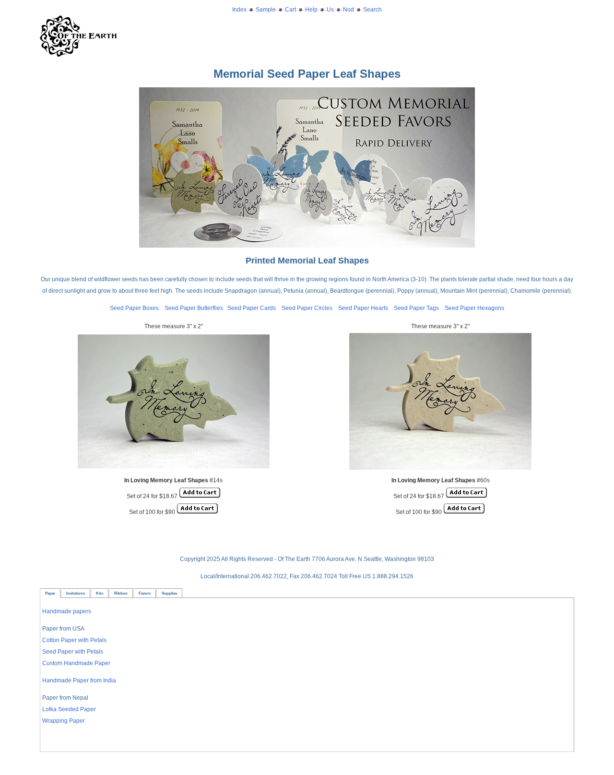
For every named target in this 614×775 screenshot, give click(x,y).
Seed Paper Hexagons (474, 308)
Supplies (169, 593)
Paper (50, 593)
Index (239, 9)
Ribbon (121, 593)
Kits (99, 593)
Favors (145, 593)
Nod (348, 9)
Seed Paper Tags (416, 308)
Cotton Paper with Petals (74, 640)
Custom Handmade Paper (76, 663)
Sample (266, 9)
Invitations (75, 593)
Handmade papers (66, 611)
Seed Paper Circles (307, 308)
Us (330, 9)
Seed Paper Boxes (134, 308)
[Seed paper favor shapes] (307, 93)
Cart (290, 9)
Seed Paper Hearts (363, 308)
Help (311, 9)
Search (372, 9)
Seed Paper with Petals (72, 651)
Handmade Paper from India (79, 680)
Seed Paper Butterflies (194, 308)
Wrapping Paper (63, 720)
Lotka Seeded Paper (69, 709)
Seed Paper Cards (254, 308)
